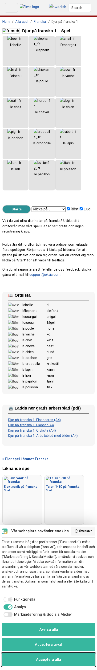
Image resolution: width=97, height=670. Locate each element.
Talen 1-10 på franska (63, 488)
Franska (40, 22)
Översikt (85, 531)
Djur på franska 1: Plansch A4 (31, 425)
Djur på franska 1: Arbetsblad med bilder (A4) (43, 436)
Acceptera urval (48, 644)
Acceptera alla (48, 659)
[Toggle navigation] (11, 7)
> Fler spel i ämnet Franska (25, 459)
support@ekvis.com (45, 274)
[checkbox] (18, 599)
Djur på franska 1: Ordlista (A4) (32, 430)
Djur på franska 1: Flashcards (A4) (34, 420)
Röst (75, 209)
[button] (57, 7)
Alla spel (21, 22)
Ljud (87, 209)
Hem (6, 22)
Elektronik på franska (20, 488)
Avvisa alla (48, 629)
